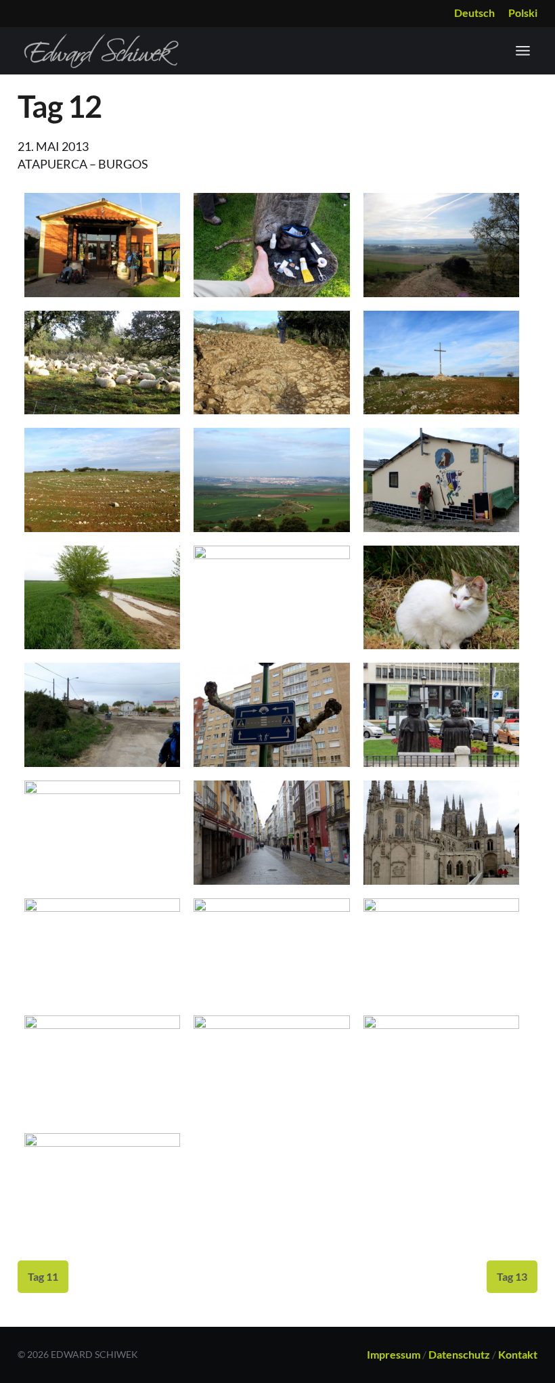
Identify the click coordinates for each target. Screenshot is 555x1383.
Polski (522, 12)
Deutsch (474, 12)
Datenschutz (459, 1354)
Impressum (393, 1354)
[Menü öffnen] (523, 51)
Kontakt (517, 1354)
